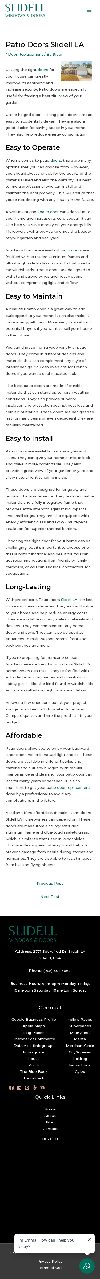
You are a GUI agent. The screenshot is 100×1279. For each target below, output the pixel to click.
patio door (49, 212)
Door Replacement (25, 54)
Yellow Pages (80, 1019)
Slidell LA (69, 599)
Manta (80, 1039)
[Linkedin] (19, 1087)
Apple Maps (34, 1026)
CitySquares (80, 1052)
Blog (50, 1122)
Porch (33, 1065)
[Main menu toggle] (89, 10)
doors (43, 69)
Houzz (33, 1058)
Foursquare (33, 1052)
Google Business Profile (33, 1019)
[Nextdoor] (42, 1087)
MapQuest (80, 1032)
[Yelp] (34, 1087)
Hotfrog (80, 1058)
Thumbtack (33, 1078)
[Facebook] (11, 1087)
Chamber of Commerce (33, 1039)
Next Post (49, 896)
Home (50, 1109)
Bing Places (34, 1032)
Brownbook (80, 1065)
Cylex (80, 1071)
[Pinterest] (27, 1087)
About (50, 1116)
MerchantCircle (80, 1045)
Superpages (80, 1026)
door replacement (73, 787)
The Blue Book (34, 1071)
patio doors (71, 250)
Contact (50, 1129)
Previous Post (50, 883)
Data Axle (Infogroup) (34, 1045)
